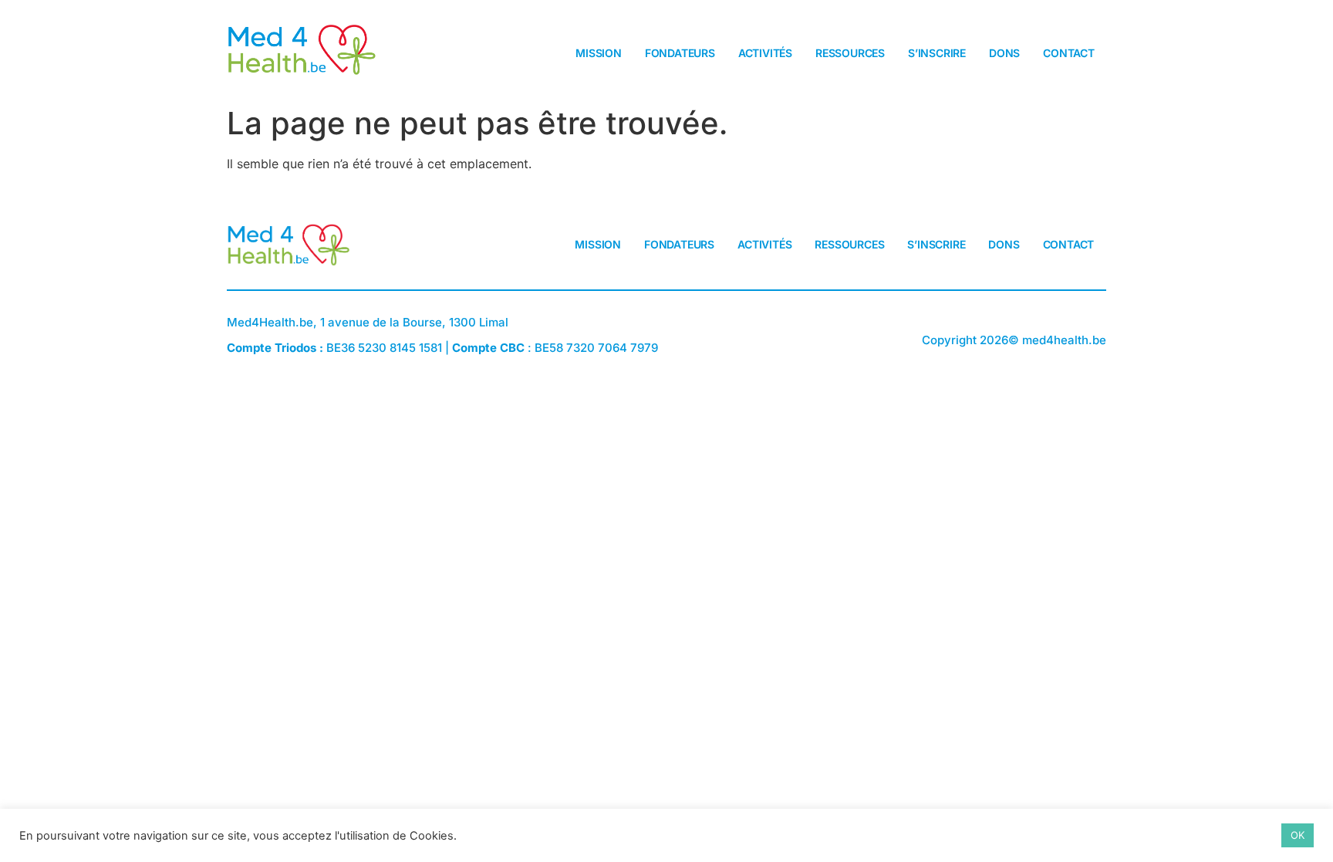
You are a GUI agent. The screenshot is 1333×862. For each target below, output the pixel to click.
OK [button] (1297, 835)
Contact (1069, 52)
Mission (598, 52)
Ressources (850, 52)
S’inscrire (937, 52)
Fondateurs (680, 52)
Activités (765, 52)
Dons (1004, 52)
